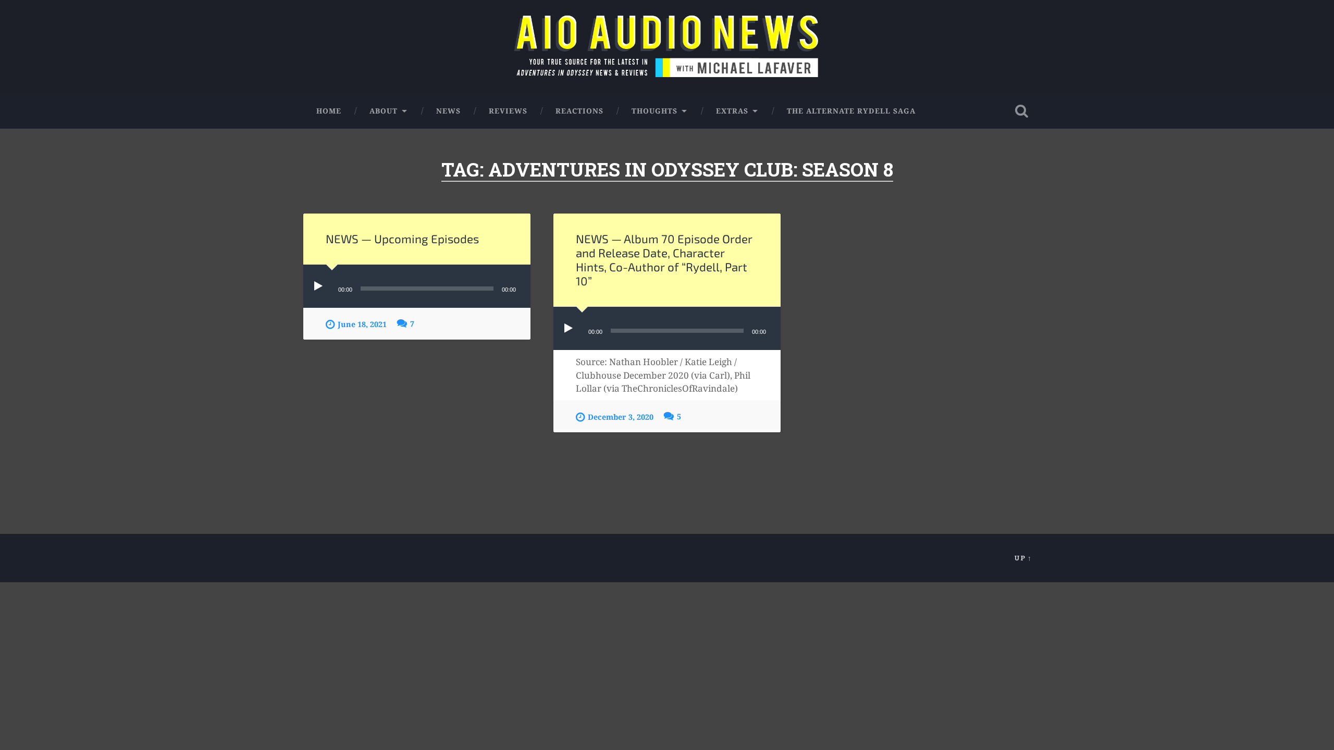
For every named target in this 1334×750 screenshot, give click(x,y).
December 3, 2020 (620, 417)
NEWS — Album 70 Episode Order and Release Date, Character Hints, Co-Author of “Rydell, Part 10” (664, 260)
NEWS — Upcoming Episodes (402, 239)
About (383, 111)
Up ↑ (1023, 558)
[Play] (320, 286)
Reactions (579, 111)
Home (328, 111)
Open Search (1021, 111)
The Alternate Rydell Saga (851, 111)
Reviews (508, 111)
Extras (732, 111)
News (448, 111)
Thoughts (654, 111)
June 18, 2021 (362, 324)
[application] (416, 286)
